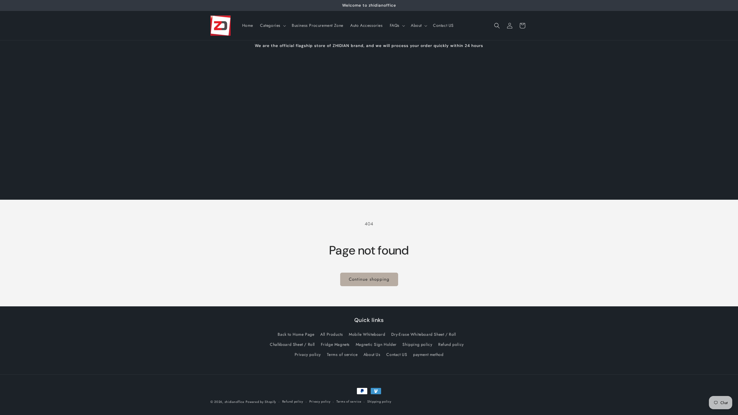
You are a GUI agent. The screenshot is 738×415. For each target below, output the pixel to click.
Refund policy (451, 344)
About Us (372, 354)
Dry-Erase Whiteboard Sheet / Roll (423, 334)
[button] (272, 25)
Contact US (396, 354)
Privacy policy (308, 354)
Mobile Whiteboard (367, 334)
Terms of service (342, 354)
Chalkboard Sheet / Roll (292, 344)
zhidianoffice (234, 401)
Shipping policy (417, 344)
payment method (428, 354)
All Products (331, 334)
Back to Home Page (296, 334)
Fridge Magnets (335, 344)
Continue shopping (369, 279)
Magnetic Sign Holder (376, 344)
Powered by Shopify (261, 401)
